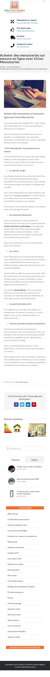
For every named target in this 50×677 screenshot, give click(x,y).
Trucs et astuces (14, 626)
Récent (34, 460)
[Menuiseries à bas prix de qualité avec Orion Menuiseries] (37, 424)
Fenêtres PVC (13, 553)
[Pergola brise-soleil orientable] (11, 467)
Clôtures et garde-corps (17, 525)
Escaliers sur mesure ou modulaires (22, 536)
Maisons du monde (15, 564)
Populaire (15, 460)
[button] (6, 430)
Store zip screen (14, 614)
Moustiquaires (14, 570)
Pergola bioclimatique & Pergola (21, 586)
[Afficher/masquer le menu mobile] (44, 1)
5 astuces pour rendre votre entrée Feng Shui (28, 492)
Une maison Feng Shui (17, 631)
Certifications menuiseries (18, 519)
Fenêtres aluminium (16, 547)
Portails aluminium (15, 592)
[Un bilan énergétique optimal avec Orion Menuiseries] (13, 424)
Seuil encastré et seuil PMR (28, 479)
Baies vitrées (13, 514)
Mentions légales (38, 665)
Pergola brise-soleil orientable (29, 466)
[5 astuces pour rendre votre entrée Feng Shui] (11, 492)
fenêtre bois (12, 542)
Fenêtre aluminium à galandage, (17, 226)
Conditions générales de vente (25, 667)
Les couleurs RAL (15, 558)
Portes (10, 598)
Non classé (12, 575)
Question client (14, 609)
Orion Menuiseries (21, 382)
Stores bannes (13, 620)
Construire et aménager (17, 530)
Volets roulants (14, 637)
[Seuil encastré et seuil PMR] (11, 479)
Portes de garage (14, 603)
